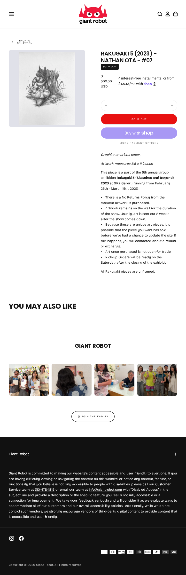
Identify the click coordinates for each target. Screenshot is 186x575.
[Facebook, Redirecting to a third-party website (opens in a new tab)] (21, 538)
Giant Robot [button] (19, 454)
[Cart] (175, 14)
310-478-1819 (44, 490)
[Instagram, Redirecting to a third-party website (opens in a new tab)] (12, 538)
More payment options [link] (139, 143)
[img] (104, 552)
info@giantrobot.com (105, 490)
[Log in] (167, 14)
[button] (12, 14)
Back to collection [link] (24, 41)
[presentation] (77, 119)
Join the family (95, 416)
